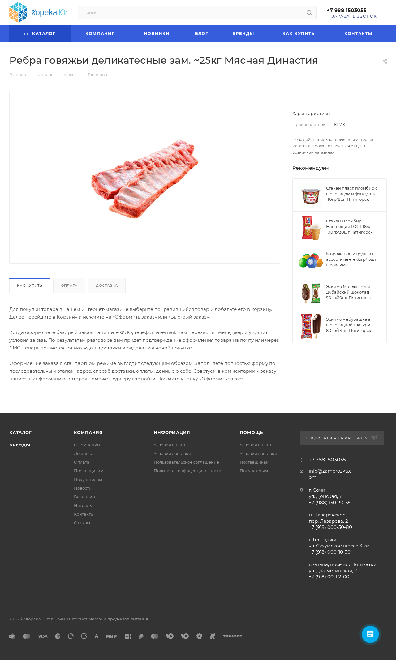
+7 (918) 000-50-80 (330, 527)
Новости (83, 488)
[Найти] (309, 12)
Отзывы (82, 522)
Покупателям (88, 479)
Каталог (20, 432)
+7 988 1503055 (347, 10)
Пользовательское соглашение (186, 462)
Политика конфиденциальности (188, 470)
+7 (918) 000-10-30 (330, 552)
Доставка (107, 285)
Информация (172, 432)
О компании (87, 444)
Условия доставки (172, 453)
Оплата (69, 285)
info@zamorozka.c (330, 471)
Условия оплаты (170, 444)
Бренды (19, 444)
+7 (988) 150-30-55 (329, 502)
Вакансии (84, 496)
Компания (88, 432)
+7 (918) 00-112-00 (329, 577)
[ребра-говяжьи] (144, 176)
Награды (83, 505)
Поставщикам (88, 470)
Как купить (29, 285)
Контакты (84, 514)
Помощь (251, 432)
